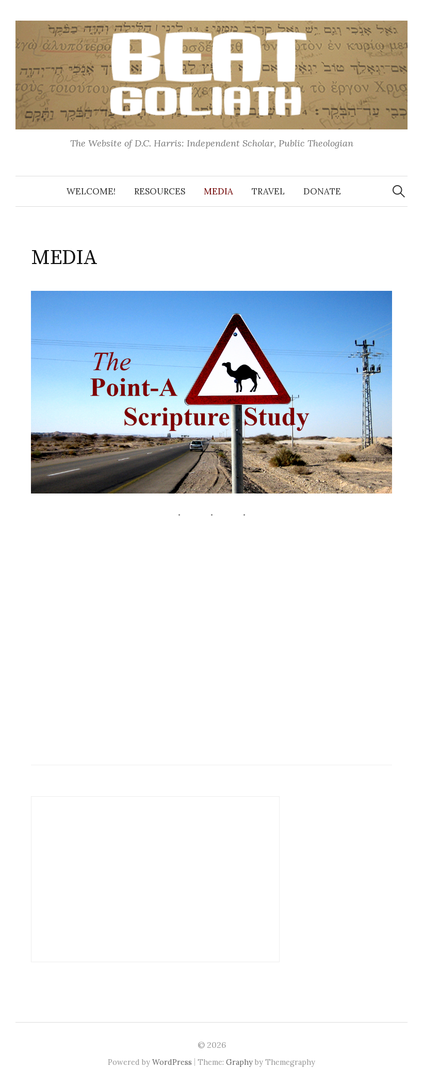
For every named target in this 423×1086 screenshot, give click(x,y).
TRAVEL (268, 191)
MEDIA (218, 191)
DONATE (322, 191)
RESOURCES (159, 191)
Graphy (239, 1062)
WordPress (172, 1062)
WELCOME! (91, 191)
